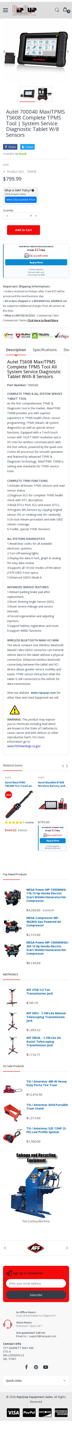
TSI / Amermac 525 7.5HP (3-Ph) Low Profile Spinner (46, 1130)
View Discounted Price (20, 199)
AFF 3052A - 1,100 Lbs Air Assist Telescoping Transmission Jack (43, 1041)
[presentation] (63, 766)
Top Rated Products (15, 874)
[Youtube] (45, 1368)
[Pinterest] (36, 1368)
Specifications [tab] (45, 349)
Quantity (8, 210)
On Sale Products (13, 1066)
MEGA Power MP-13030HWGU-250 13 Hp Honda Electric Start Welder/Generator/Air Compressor (47, 948)
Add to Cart (23, 230)
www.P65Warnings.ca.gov (23, 746)
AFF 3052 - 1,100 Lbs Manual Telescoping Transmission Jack (46, 1016)
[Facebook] (26, 1368)
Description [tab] (16, 349)
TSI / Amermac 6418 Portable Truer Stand (47, 1106)
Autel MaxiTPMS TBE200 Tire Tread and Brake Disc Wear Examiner (19, 784)
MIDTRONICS (10, 974)
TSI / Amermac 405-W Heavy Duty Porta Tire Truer (46, 1083)
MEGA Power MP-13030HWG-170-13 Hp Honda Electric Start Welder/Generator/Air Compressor (46, 895)
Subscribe (36, 1295)
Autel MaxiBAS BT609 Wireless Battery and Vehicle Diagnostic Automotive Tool (51, 784)
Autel (6, 164)
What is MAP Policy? (18, 190)
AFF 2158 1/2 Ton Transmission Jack (39, 991)
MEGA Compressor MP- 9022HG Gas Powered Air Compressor (43, 921)
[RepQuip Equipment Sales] (24, 10)
